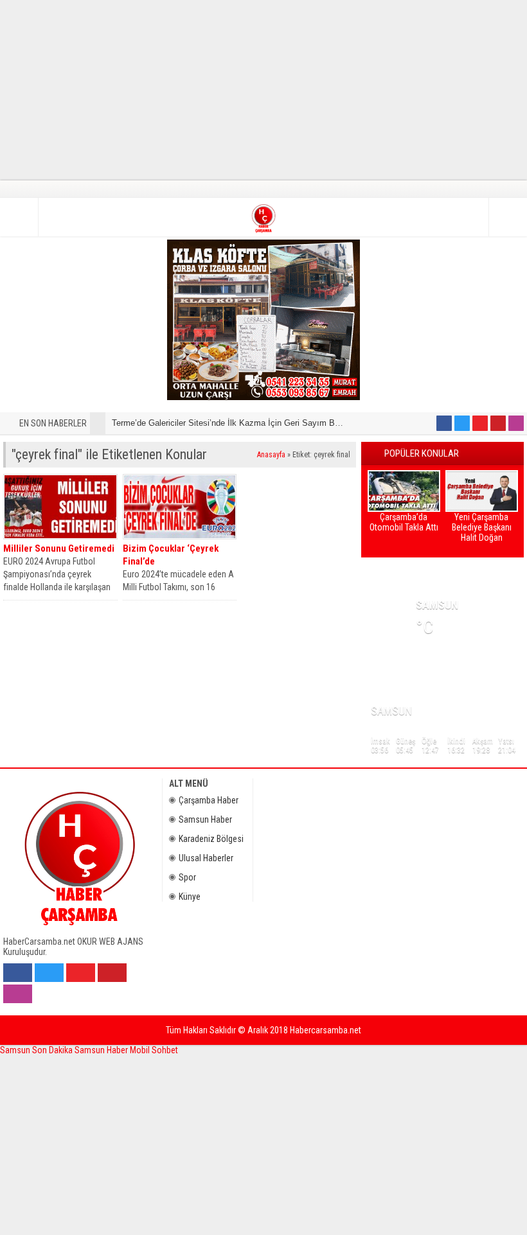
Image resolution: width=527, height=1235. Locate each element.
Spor (187, 877)
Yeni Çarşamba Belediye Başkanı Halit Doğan (482, 527)
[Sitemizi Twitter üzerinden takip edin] (462, 423)
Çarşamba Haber (208, 800)
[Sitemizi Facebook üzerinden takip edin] (444, 423)
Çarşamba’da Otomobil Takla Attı (404, 522)
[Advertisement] (263, 90)
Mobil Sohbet (154, 1050)
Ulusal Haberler (206, 858)
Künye (190, 896)
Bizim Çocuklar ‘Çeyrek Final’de (171, 555)
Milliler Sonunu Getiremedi (58, 548)
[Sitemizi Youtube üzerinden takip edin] (480, 423)
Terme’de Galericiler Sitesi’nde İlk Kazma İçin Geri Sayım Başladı (234, 423)
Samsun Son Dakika (37, 1050)
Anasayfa (271, 454)
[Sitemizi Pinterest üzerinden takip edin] (498, 423)
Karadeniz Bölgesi (211, 839)
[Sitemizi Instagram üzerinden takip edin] (516, 423)
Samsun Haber (205, 819)
